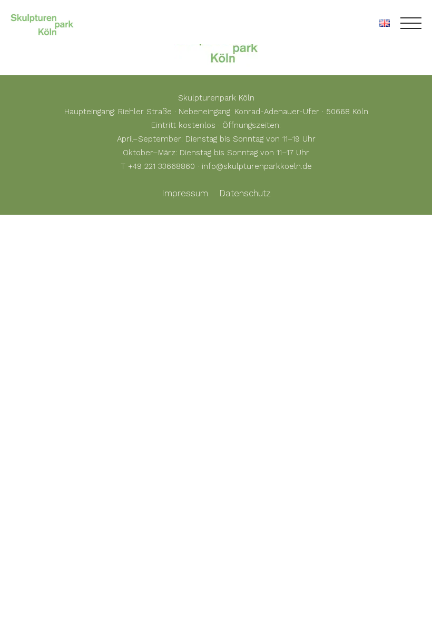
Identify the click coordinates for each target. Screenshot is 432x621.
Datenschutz (245, 193)
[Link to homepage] (42, 23)
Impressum (185, 193)
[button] (23, 598)
